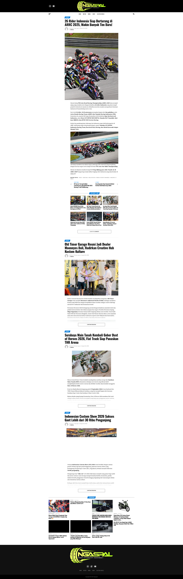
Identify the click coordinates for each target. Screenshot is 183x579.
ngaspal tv (113, 177)
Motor (84, 14)
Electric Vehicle (100, 14)
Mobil (89, 14)
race (72, 178)
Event (94, 14)
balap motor (92, 177)
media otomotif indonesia (103, 177)
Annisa (72, 29)
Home (80, 14)
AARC (80, 177)
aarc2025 (85, 177)
